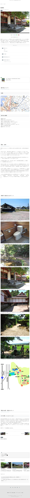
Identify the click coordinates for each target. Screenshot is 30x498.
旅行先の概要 (5, 51)
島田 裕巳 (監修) (13, 79)
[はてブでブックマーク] (15, 34)
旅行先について (5, 48)
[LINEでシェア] (17, 34)
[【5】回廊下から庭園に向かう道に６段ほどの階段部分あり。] (15, 335)
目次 (13, 45)
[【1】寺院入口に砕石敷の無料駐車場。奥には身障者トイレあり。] (15, 219)
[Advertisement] (15, 70)
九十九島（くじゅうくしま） (7, 61)
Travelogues (17, 496)
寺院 (2, 437)
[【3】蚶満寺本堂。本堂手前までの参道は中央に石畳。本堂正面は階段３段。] (15, 288)
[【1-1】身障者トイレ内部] (15, 242)
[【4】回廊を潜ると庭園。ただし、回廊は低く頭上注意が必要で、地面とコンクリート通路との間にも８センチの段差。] (15, 311)
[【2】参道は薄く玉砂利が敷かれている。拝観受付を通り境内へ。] (15, 265)
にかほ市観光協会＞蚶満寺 (7, 125)
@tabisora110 (4, 455)
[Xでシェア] (11, 34)
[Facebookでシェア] (13, 34)
